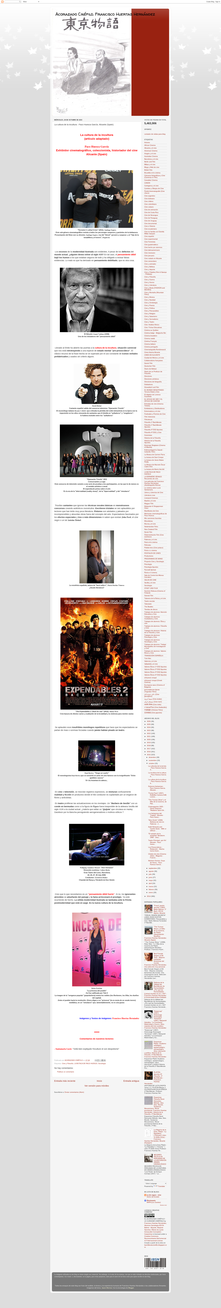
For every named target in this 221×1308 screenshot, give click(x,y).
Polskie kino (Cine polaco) (153, 548)
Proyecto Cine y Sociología (154, 561)
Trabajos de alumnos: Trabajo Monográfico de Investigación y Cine (155, 646)
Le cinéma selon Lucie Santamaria (152, 489)
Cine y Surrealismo (151, 319)
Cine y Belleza (149, 267)
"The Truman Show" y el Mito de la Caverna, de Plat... (157, 801)
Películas (147, 545)
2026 (149, 721)
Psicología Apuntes (151, 567)
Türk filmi (147, 658)
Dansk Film (148, 363)
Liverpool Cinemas (151, 498)
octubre (152, 763)
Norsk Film (148, 532)
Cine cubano (149, 207)
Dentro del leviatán (153, 1197)
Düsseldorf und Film (151, 387)
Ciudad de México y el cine (154, 358)
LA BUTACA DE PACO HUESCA (85, 1063)
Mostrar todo (163, 1205)
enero (151, 892)
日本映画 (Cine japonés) (153, 713)
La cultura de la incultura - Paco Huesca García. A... (157, 781)
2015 (149, 755)
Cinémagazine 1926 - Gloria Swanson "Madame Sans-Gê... (156, 808)
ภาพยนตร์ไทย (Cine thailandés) (155, 707)
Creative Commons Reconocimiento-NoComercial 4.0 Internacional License (155, 1238)
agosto (151, 871)
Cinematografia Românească (155, 349)
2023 (149, 730)
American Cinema (150, 151)
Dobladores (148, 384)
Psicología (148, 564)
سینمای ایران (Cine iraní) (153, 702)
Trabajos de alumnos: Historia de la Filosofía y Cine (155, 631)
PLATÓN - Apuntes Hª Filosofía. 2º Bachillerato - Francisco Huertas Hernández (153, 1077)
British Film (148, 170)
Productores (148, 556)
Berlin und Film (149, 162)
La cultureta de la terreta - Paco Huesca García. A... (157, 768)
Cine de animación (151, 210)
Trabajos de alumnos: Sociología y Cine (152, 641)
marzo (151, 886)
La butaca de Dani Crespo (153, 457)
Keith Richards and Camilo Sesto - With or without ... (157, 828)
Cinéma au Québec (151, 330)
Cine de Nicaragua (151, 215)
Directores (148, 376)
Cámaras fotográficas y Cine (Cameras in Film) (154, 176)
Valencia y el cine (150, 661)
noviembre (153, 760)
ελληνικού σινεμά (150, 678)
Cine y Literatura (150, 285)
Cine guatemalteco (151, 244)
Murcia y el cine (150, 524)
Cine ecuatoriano (150, 229)
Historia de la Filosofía (152, 438)
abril (150, 883)
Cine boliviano (149, 198)
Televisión (148, 604)
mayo (151, 880)
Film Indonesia (149, 417)
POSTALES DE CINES (152, 553)
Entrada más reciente (64, 1081)
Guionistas (148, 435)
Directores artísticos (151, 379)
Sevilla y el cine (150, 583)
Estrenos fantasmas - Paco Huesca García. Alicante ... (157, 788)
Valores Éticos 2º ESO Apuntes (155, 669)
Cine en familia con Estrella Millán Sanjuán (154, 232)
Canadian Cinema (150, 180)
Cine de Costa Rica (151, 212)
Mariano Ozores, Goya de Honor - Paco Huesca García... (156, 862)
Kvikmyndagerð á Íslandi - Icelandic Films (153, 451)
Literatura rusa (149, 495)
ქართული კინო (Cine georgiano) (151, 695)
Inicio (99, 1081)
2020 (149, 739)
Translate (161, 1186)
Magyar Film (148, 503)
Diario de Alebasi (150, 369)
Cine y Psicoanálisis (151, 311)
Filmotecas (148, 419)
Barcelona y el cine (151, 159)
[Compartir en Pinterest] (104, 1060)
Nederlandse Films (151, 526)
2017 (149, 749)
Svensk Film (148, 595)
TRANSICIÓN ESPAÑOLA (153, 656)
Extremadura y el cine (152, 411)
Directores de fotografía (153, 382)
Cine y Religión (149, 313)
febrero (151, 889)
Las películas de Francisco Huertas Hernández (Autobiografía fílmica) (154, 483)
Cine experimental (151, 239)
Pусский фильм (150, 570)
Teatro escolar (149, 601)
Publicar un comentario (65, 1072)
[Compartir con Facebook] (102, 1060)
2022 (149, 733)
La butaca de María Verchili (154, 469)
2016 (149, 752)
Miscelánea (148, 521)
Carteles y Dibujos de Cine (154, 188)
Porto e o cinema (150, 550)
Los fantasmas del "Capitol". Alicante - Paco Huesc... (156, 815)
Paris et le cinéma (150, 542)
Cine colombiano (150, 204)
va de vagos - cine (154, 1195)
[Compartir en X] (100, 1060)
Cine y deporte (149, 269)
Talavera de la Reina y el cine (155, 598)
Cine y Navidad (149, 300)
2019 (149, 742)
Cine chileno (148, 201)
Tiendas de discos (150, 609)
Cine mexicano (149, 253)
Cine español (149, 236)
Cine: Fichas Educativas (153, 327)
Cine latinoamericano (152, 250)
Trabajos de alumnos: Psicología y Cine (152, 636)
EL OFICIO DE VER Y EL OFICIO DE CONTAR (153, 400)
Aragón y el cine (150, 153)
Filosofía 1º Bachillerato (152, 422)
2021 (149, 736)
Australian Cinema (151, 156)
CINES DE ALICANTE (152, 355)
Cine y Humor (149, 282)
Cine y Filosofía (67, 1063)
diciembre (152, 757)
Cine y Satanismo (150, 316)
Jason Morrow (107, 1288)
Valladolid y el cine (151, 664)
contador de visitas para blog (154, 134)
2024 (149, 727)
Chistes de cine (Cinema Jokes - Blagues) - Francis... (157, 856)
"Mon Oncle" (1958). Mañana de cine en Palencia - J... (156, 822)
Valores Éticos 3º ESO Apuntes (155, 672)
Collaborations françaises (153, 360)
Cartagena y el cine (151, 186)
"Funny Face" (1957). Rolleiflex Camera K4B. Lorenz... (157, 795)
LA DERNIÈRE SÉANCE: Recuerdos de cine (153, 477)
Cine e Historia (149, 226)
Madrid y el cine (150, 501)
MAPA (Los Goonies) (154, 1202)
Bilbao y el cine (149, 164)
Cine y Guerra (149, 279)
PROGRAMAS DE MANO (153, 559)
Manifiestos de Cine (151, 511)
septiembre (153, 868)
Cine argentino (149, 196)
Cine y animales (150, 264)
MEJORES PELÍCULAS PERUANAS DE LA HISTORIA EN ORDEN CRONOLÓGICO (160, 1159)
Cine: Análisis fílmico (151, 325)
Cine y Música (149, 297)
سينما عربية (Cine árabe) (153, 699)
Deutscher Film (149, 366)
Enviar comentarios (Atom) (74, 1092)
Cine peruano (149, 256)
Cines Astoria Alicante (152, 352)
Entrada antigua (131, 1081)
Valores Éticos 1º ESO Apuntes (155, 667)
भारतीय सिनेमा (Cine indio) (152, 704)
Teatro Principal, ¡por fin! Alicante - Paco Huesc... (157, 842)
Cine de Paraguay (150, 218)
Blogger (131, 1288)
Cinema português (151, 347)
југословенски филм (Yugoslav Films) (152, 690)
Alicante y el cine (150, 148)
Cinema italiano (150, 344)
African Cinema (150, 145)
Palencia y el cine (150, 539)
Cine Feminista (149, 242)
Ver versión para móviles (96, 1086)
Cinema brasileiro (150, 336)
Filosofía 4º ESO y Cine (152, 432)
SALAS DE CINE (150, 580)
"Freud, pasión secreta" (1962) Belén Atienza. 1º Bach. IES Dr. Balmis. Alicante (160, 909)
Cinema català (149, 338)
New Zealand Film (151, 529)
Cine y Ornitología (150, 303)
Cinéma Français (150, 341)
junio (151, 877)
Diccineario (151, 1200)
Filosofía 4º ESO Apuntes (153, 430)
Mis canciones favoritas (152, 518)
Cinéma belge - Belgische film (155, 333)
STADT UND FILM (151, 588)
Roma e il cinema (150, 572)
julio (150, 874)
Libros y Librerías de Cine (153, 492)
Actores (147, 142)
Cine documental (150, 223)
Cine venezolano (150, 261)
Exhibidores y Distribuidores (154, 408)
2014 (149, 896)
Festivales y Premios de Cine (155, 414)
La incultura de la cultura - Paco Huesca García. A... (157, 774)
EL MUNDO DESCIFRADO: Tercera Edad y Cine (154, 391)
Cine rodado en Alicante (153, 258)
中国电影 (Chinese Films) (153, 710)
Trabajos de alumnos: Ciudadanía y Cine (152, 618)
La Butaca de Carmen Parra (154, 454)
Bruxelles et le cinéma (152, 173)
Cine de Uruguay (150, 221)
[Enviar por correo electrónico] (96, 1060)
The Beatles (148, 607)
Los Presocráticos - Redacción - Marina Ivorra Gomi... (156, 849)
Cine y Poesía (149, 305)
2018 (149, 745)
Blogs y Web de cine (151, 167)
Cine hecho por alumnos (153, 247)
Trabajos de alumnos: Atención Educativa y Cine (155, 613)
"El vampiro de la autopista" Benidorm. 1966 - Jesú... (156, 835)
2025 (149, 724)
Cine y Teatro (149, 322)
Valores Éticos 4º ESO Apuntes (155, 675)
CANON (147, 183)
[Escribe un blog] (98, 1060)
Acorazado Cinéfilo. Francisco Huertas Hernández (105, 14)
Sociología (102, 1063)
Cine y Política (149, 308)
